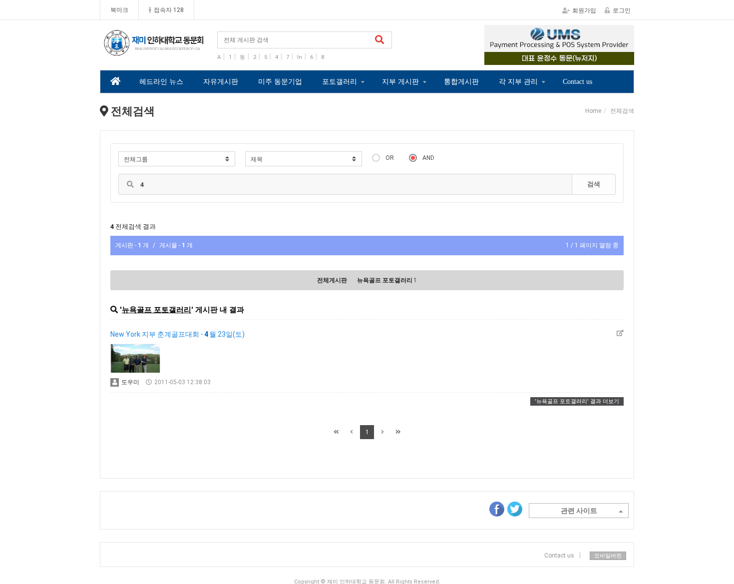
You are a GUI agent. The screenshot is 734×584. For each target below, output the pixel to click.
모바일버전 (608, 556)
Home (593, 110)
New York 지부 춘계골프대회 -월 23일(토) (177, 334)
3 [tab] (567, 58)
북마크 (119, 9)
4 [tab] (582, 58)
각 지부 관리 (518, 81)
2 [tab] (552, 58)
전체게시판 (332, 280)
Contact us (577, 81)
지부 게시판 (400, 81)
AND (428, 157)
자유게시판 (220, 81)
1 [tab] (537, 58)
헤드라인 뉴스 (161, 81)
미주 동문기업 (280, 81)
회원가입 (584, 10)
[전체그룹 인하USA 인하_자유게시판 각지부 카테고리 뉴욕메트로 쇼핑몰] (176, 158)
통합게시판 (461, 81)
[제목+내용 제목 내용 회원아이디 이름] (303, 158)
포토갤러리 (339, 81)
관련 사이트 (579, 511)
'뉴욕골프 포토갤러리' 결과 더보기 (577, 401)
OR (389, 157)
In (299, 57)
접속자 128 (169, 9)
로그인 (622, 10)
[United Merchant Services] (559, 45)
